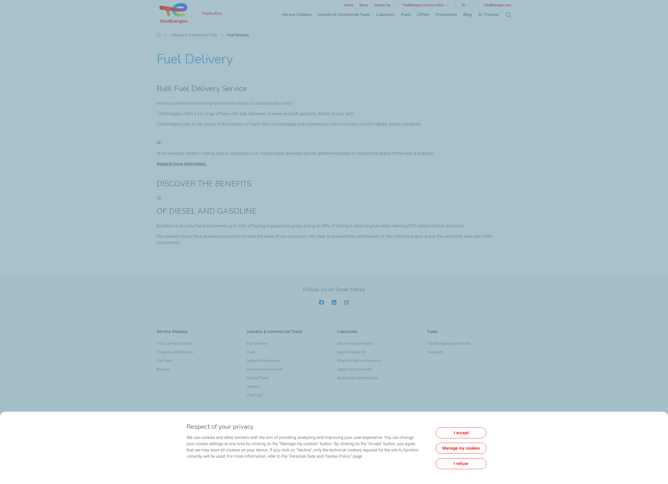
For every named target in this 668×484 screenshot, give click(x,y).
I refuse (461, 463)
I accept (461, 432)
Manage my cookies (461, 448)
